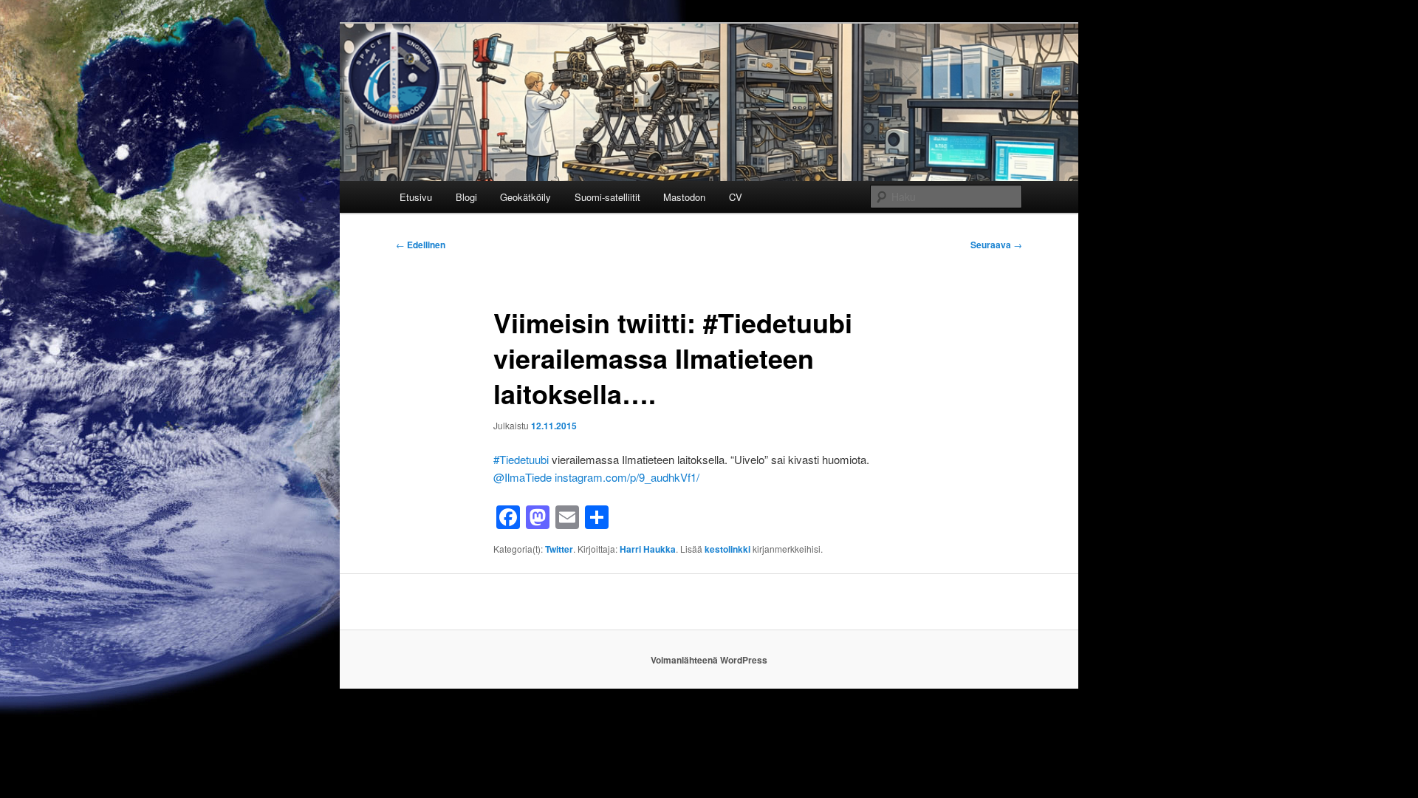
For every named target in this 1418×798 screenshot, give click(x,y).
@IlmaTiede (522, 477)
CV (735, 197)
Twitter (559, 549)
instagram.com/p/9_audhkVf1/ (627, 477)
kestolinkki (727, 549)
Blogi (466, 197)
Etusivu (416, 197)
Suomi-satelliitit (607, 197)
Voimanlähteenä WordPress (709, 659)
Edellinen (420, 244)
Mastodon (684, 197)
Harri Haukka (648, 549)
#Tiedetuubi (521, 459)
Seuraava (996, 244)
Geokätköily (525, 197)
